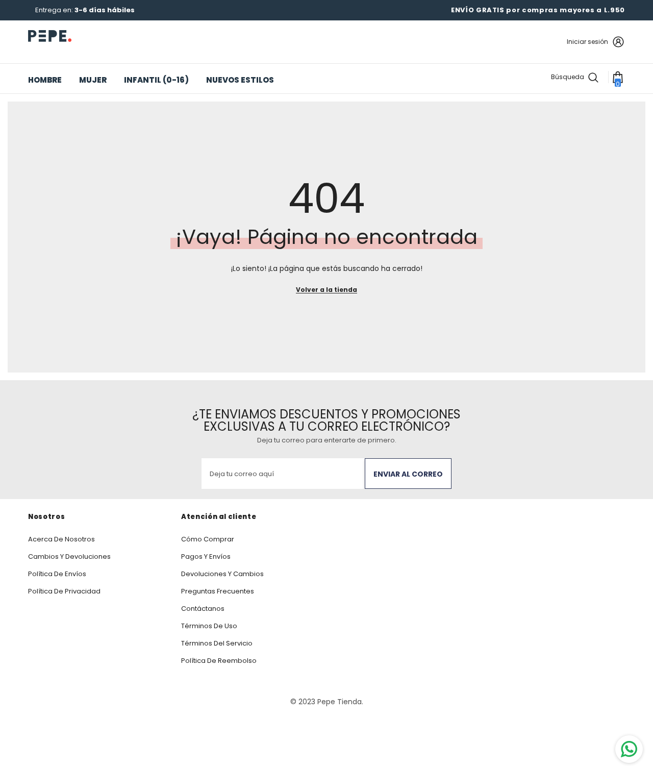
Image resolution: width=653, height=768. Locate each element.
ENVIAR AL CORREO (408, 474)
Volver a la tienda (326, 289)
